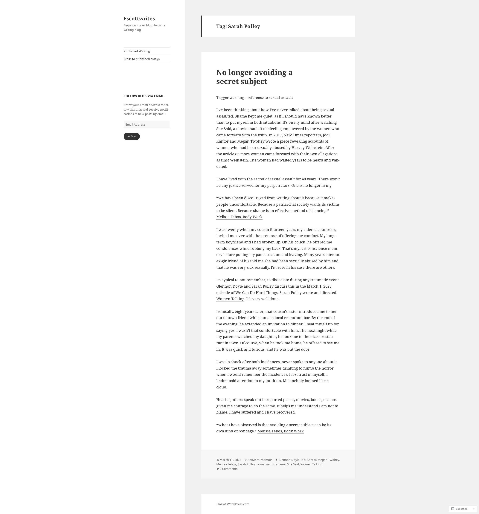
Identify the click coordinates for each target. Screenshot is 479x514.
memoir (266, 460)
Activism (253, 460)
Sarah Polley (246, 464)
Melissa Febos (226, 464)
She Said (223, 128)
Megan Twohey (328, 460)
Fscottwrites (139, 18)
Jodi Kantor (308, 460)
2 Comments (229, 469)
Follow (132, 136)
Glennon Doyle (288, 460)
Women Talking (230, 298)
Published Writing (137, 51)
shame (281, 464)
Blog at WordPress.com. (233, 504)
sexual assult (265, 464)
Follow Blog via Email (144, 96)
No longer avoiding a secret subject (254, 76)
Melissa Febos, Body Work (239, 216)
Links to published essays (142, 59)
